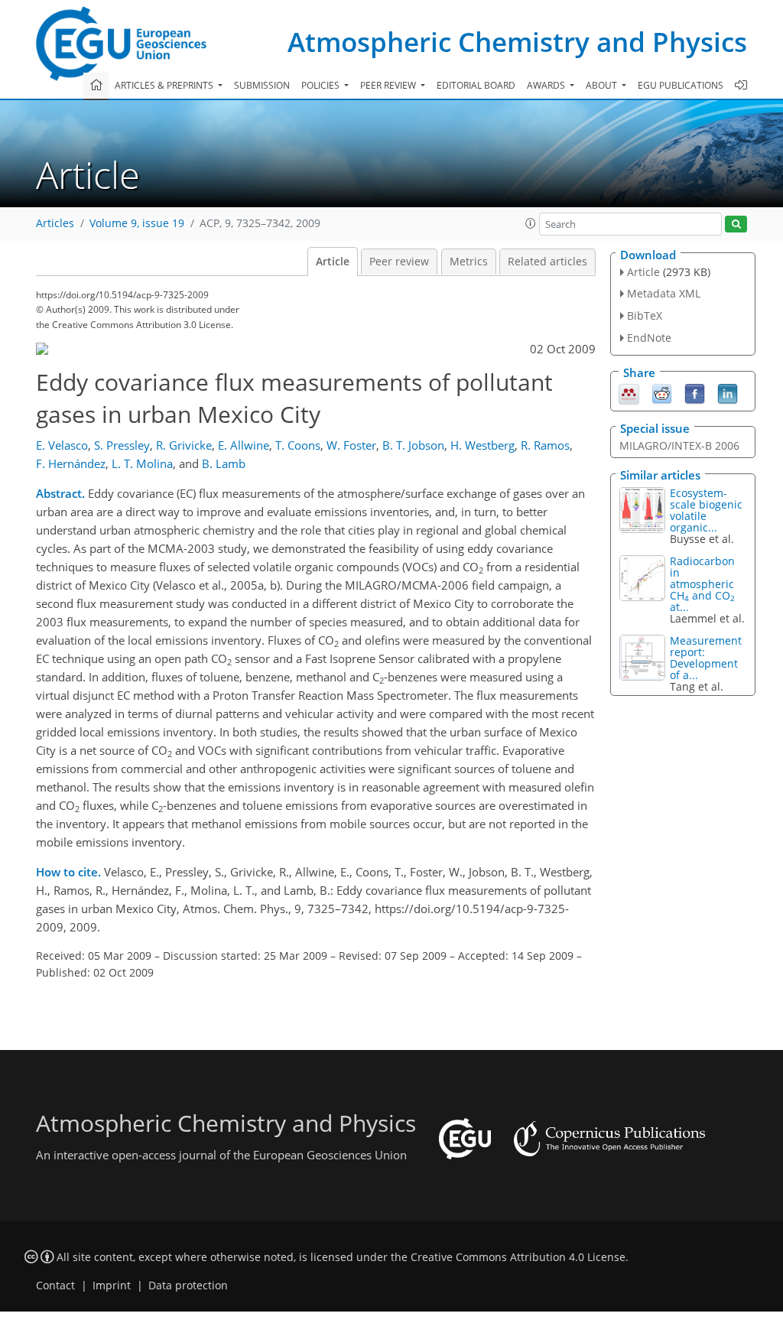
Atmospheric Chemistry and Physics (517, 42)
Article (332, 261)
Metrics (469, 261)
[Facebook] (694, 392)
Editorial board (476, 85)
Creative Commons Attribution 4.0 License (518, 1257)
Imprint (112, 1285)
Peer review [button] (389, 85)
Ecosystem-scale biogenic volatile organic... (706, 510)
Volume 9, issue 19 (136, 223)
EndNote (649, 337)
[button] (530, 223)
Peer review (399, 261)
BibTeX (644, 315)
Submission (262, 85)
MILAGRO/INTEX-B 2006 (679, 445)
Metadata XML (663, 293)
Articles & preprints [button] (165, 85)
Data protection (188, 1285)
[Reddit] (661, 392)
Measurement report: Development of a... (706, 657)
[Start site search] (736, 224)
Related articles (547, 261)
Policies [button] (321, 85)
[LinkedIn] (727, 392)
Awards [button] (547, 85)
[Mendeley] (629, 392)
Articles (55, 223)
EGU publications (680, 85)
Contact (55, 1285)
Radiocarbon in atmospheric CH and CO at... (702, 584)
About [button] (602, 85)
